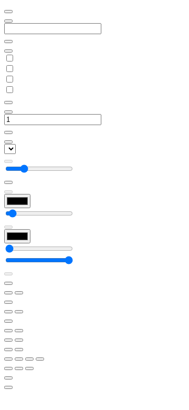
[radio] (8, 349)
